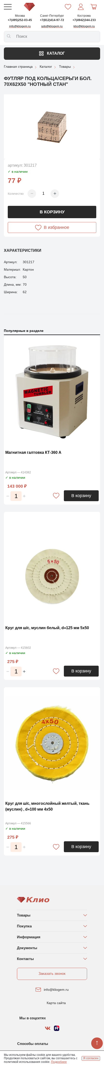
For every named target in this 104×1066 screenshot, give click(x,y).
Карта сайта (56, 1003)
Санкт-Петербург (52, 15)
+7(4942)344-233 (84, 20)
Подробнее (59, 1062)
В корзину (52, 211)
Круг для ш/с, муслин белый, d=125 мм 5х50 (47, 628)
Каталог (55, 53)
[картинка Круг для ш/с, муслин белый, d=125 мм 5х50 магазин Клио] (52, 567)
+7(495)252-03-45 (20, 20)
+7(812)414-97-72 (52, 20)
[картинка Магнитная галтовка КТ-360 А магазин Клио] (52, 392)
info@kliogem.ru (56, 989)
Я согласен (90, 1058)
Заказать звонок (52, 973)
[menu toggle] (8, 7)
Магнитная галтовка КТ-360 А (33, 452)
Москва (20, 15)
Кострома (84, 15)
